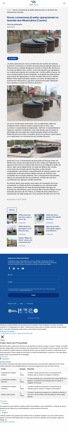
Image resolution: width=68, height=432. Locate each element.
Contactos (29, 303)
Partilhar (13, 58)
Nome (10, 274)
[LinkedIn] (18, 269)
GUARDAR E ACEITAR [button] (7, 422)
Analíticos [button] (3, 410)
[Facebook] (10, 269)
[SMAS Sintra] (34, 3)
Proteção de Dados (24, 290)
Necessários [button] (4, 357)
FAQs (21, 303)
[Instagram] (14, 269)
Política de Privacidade (7, 331)
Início (9, 10)
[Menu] (63, 3)
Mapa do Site (12, 303)
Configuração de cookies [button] (8, 333)
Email (10, 282)
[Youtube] (22, 269)
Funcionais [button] (3, 401)
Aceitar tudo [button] (29, 333)
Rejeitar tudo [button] (21, 333)
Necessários (5, 359)
